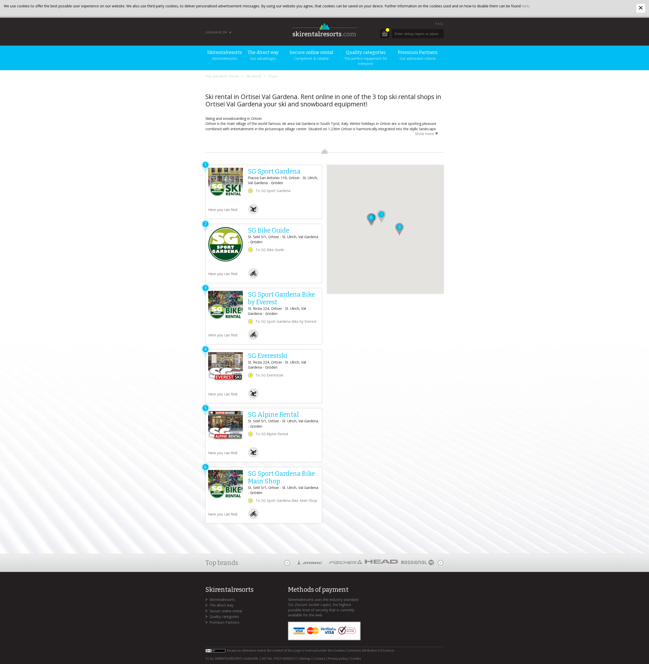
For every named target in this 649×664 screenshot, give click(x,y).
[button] (381, 216)
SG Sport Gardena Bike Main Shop (281, 477)
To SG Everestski (269, 375)
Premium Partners (224, 622)
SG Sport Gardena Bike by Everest (281, 298)
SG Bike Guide (268, 230)
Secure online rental (225, 611)
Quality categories (224, 616)
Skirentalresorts (222, 599)
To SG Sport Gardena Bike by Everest (286, 321)
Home (233, 76)
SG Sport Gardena (274, 171)
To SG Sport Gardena (273, 190)
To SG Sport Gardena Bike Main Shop (286, 500)
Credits (355, 658)
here (525, 6)
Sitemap (304, 658)
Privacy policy (338, 658)
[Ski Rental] (253, 213)
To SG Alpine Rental (272, 433)
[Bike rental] (253, 338)
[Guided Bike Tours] (253, 277)
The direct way (221, 605)
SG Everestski (267, 356)
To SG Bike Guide (270, 249)
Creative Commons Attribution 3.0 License (363, 650)
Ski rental (253, 76)
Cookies (319, 658)
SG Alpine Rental (273, 415)
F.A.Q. (439, 24)
